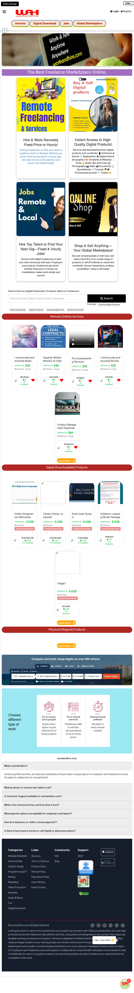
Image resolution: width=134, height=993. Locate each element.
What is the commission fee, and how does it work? (31, 805)
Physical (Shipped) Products (67, 629)
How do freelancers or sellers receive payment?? (30, 822)
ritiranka (109, 377)
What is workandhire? (16, 766)
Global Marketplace (89, 23)
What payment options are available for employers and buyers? (38, 813)
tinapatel (81, 377)
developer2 (26, 377)
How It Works (38, 882)
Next (35, 494)
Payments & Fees (40, 877)
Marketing (13, 882)
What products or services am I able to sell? (27, 787)
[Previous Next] (24, 494)
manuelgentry (85, 538)
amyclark (67, 606)
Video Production (17, 887)
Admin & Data (15, 861)
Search (108, 298)
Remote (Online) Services (67, 316)
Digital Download (44, 23)
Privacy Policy (38, 866)
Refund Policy (38, 871)
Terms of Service (40, 861)
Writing (11, 877)
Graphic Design (16, 866)
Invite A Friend (38, 887)
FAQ (57, 856)
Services (20, 23)
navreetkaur (55, 377)
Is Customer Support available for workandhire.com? (33, 796)
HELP (80, 856)
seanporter (111, 536)
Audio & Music (15, 898)
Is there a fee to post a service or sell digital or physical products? (40, 831)
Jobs (66, 23)
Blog (57, 861)
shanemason (70, 444)
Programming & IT (17, 871)
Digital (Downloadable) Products (67, 467)
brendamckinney (30, 538)
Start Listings (10, 4)
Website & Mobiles (17, 856)
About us (36, 856)
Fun (10, 903)
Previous (13, 494)
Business (13, 892)
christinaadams (58, 538)
